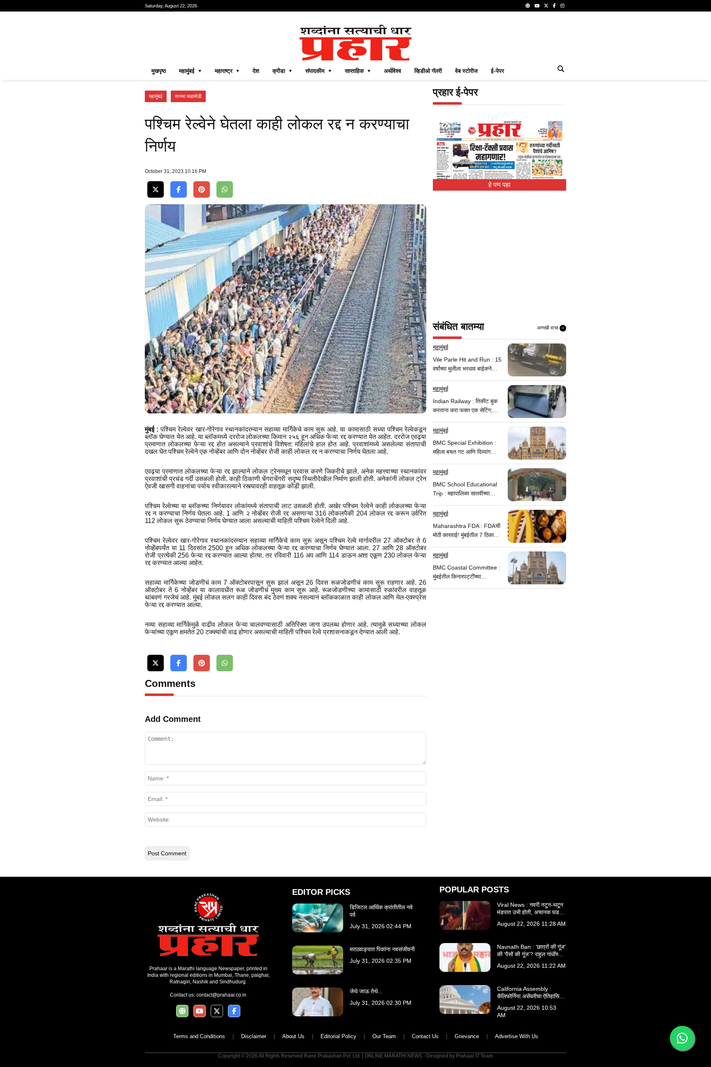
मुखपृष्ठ (158, 71)
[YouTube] (536, 5)
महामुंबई (156, 96)
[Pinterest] (201, 189)
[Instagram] (562, 5)
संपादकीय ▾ (318, 71)
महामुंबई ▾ (190, 71)
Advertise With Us (516, 1036)
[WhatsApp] (224, 189)
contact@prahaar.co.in (221, 995)
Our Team (384, 1036)
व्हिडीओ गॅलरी (428, 71)
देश (256, 71)
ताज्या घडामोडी (188, 96)
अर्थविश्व (392, 71)
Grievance (467, 1036)
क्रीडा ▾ (282, 71)
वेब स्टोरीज (466, 71)
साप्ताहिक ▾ (358, 71)
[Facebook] (554, 5)
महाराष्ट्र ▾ (227, 71)
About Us (293, 1036)
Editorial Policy (338, 1036)
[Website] (527, 5)
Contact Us (425, 1036)
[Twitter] (546, 5)
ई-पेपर (497, 71)
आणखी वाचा (550, 328)
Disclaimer (253, 1036)
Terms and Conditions (199, 1036)
